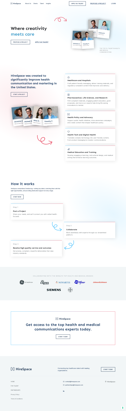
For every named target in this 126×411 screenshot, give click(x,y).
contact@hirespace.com (72, 381)
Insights (48, 3)
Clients (35, 3)
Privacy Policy (15, 394)
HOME (13, 381)
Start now (17, 197)
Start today (63, 337)
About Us (28, 3)
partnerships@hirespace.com (74, 385)
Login (113, 3)
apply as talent (77, 3)
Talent (42, 3)
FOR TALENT (15, 386)
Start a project (19, 94)
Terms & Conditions (17, 399)
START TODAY (108, 369)
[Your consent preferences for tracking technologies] (123, 408)
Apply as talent (41, 42)
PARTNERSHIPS (15, 390)
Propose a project (98, 3)
